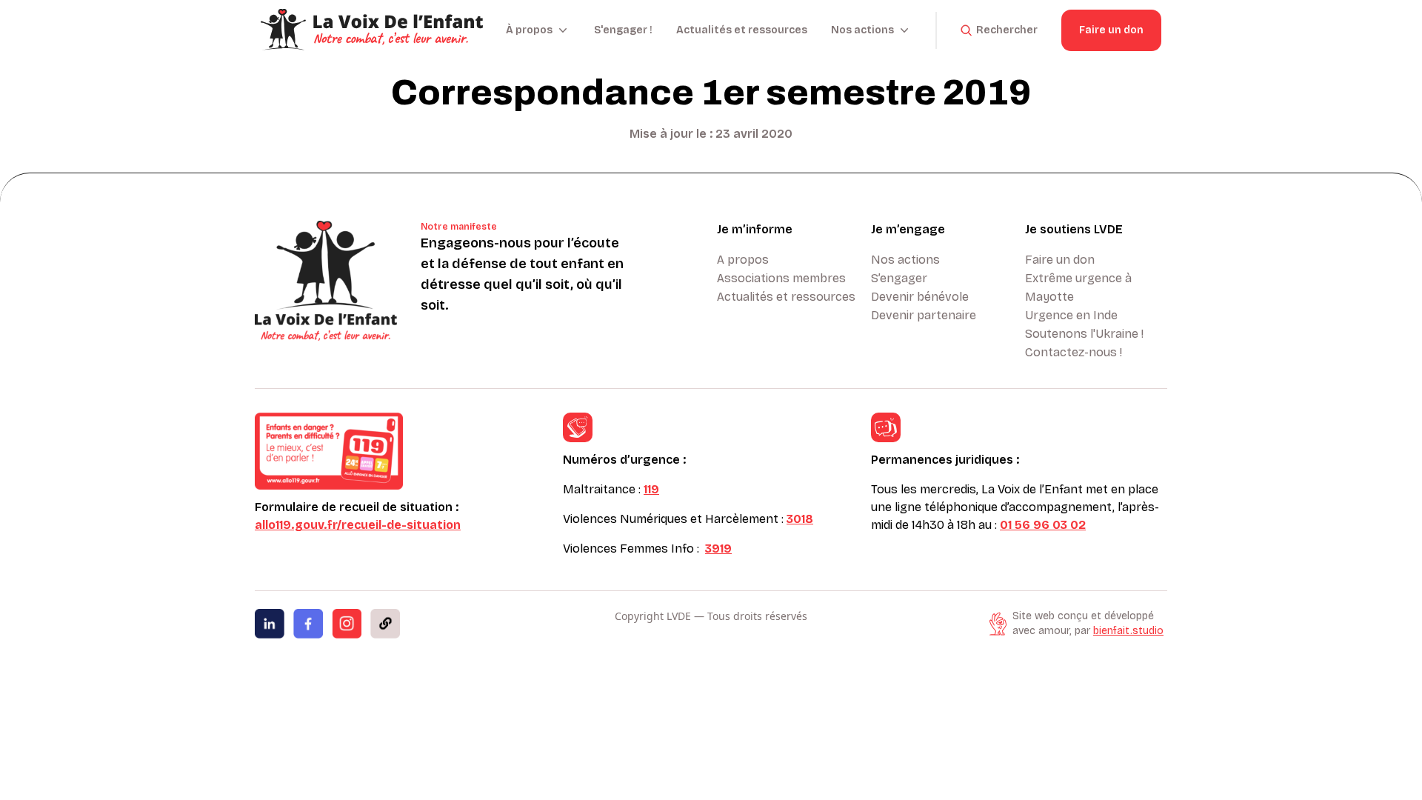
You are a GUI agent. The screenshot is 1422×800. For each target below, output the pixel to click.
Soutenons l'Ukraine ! (1084, 334)
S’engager (899, 278)
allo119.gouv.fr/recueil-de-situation (358, 525)
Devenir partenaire (923, 315)
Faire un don (1111, 30)
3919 (718, 548)
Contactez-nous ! (1073, 352)
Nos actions (905, 260)
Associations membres (781, 278)
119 (651, 489)
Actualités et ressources (741, 30)
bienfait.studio (1128, 630)
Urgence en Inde (1071, 315)
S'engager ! (623, 30)
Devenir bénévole (920, 297)
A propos (743, 260)
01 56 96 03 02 (1043, 525)
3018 (800, 519)
